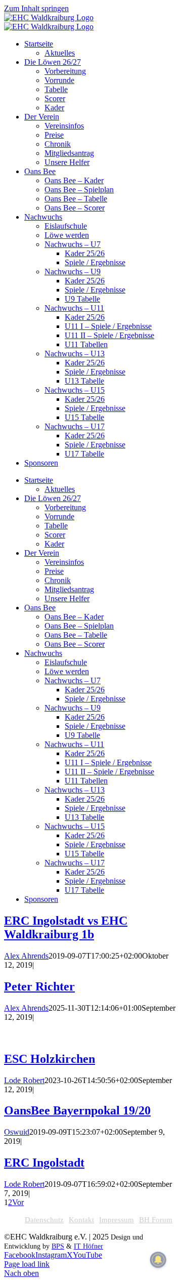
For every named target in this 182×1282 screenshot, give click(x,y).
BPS (58, 1246)
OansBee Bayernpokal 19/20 (77, 1110)
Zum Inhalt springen (36, 8)
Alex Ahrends (26, 956)
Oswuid (16, 1132)
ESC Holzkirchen (49, 1058)
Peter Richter (39, 986)
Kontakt (81, 1220)
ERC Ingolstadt (44, 1162)
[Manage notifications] (158, 1260)
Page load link (27, 1264)
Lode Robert (24, 1080)
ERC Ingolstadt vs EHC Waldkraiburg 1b (65, 927)
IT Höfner (88, 1246)
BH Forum (155, 1220)
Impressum (116, 1220)
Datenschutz (44, 1220)
